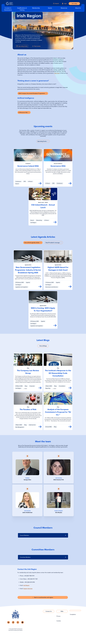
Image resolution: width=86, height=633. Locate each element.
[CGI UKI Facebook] (13, 622)
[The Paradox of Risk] (40, 426)
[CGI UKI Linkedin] (8, 622)
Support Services (27, 588)
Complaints (73, 614)
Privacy (58, 616)
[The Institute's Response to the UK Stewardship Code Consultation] (69, 388)
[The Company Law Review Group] (40, 388)
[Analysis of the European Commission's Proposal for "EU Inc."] (69, 426)
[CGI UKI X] (17, 622)
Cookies (59, 621)
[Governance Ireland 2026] (40, 183)
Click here (56, 73)
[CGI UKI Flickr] (22, 622)
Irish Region (26, 585)
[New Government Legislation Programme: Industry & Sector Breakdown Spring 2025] (40, 286)
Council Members (24, 535)
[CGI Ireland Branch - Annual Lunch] (55, 222)
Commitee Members (25, 557)
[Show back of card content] (27, 456)
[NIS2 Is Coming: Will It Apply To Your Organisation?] (55, 325)
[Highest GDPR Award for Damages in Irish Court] (69, 286)
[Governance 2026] (69, 183)
